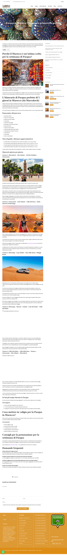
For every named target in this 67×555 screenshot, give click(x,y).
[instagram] (59, 1)
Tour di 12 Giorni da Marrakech (40, 528)
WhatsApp (12, 444)
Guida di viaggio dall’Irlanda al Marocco (52, 54)
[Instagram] (57, 532)
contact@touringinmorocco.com (19, 1)
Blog (55, 6)
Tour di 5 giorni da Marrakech (40, 523)
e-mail (18, 444)
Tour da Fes (47, 70)
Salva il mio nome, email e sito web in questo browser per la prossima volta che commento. (22, 504)
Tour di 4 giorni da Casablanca (40, 530)
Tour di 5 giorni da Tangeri (40, 543)
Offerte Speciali (42, 6)
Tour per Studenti (22, 535)
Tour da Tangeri (48, 75)
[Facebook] (55, 532)
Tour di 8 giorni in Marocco (40, 533)
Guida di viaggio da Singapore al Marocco (52, 57)
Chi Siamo (50, 6)
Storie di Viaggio (22, 540)
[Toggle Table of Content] (7, 50)
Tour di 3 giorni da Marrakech (40, 517)
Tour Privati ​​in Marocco (23, 533)
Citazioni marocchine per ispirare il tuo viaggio (53, 52)
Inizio (32, 6)
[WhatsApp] (59, 532)
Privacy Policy (38, 550)
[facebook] (57, 1)
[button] (3, 552)
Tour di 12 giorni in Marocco (40, 535)
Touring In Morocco (27, 26)
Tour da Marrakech (48, 72)
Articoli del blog (37, 26)
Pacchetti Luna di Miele (23, 538)
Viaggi (36, 6)
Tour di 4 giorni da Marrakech (40, 520)
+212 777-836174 (6, 1)
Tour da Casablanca (49, 67)
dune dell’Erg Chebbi (31, 243)
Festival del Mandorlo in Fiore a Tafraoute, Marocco (54, 46)
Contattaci (60, 6)
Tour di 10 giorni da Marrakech (40, 525)
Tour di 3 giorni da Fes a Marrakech (41, 540)
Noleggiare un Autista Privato (24, 517)
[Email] (52, 532)
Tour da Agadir (48, 77)
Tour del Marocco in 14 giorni (40, 538)
